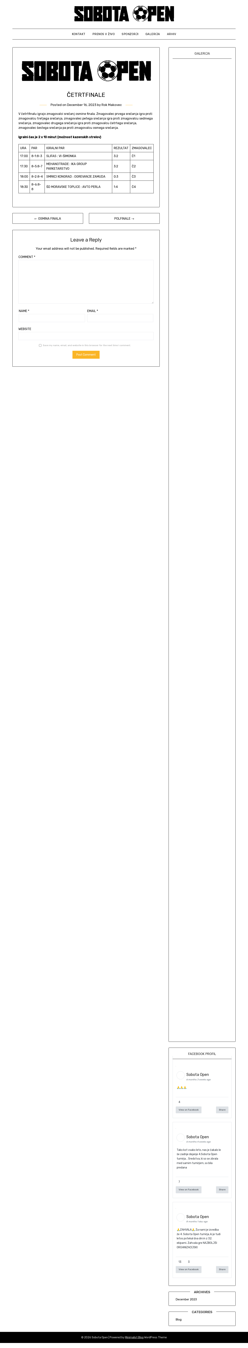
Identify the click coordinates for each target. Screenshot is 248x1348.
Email (92, 311)
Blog (179, 1319)
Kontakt (78, 34)
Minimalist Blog (134, 1337)
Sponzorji (130, 34)
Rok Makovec (112, 105)
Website (24, 329)
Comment (26, 257)
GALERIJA (153, 34)
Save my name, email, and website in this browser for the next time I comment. (87, 345)
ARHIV (171, 34)
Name (24, 311)
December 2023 (186, 1299)
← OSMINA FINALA (47, 218)
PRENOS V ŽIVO (103, 34)
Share (222, 1109)
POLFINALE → (124, 218)
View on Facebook (189, 1109)
